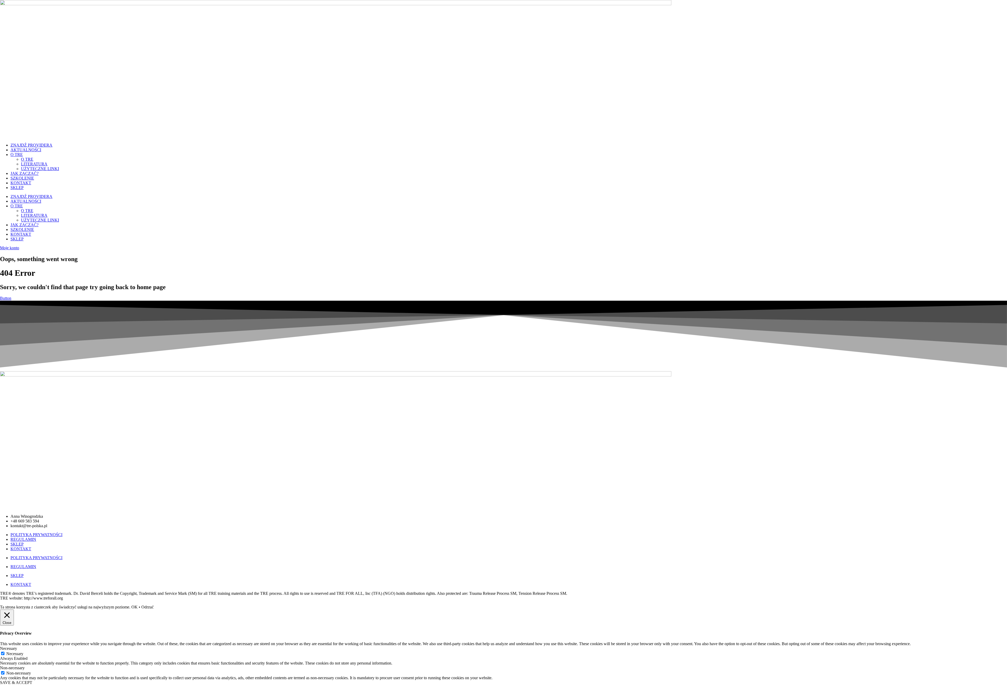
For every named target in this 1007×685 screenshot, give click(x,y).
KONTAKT (20, 183)
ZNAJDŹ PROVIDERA (31, 145)
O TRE (16, 154)
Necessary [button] (8, 648)
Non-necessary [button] (12, 668)
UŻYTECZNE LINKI (40, 168)
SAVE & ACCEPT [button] (16, 682)
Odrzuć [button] (147, 607)
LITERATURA (34, 164)
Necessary (14, 653)
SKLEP (17, 187)
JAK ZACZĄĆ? (24, 173)
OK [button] (134, 607)
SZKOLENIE (22, 178)
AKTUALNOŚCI (25, 150)
